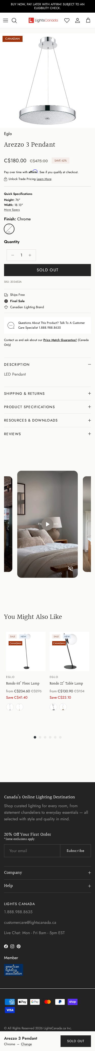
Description (17, 364)
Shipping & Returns (24, 393)
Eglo (8, 134)
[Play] (47, 524)
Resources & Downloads (31, 420)
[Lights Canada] (43, 20)
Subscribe (75, 850)
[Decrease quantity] (11, 255)
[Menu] (5, 20)
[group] (26, 678)
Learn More (44, 179)
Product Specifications (29, 406)
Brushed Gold (19, 707)
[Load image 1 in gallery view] (47, 80)
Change (26, 1044)
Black (10, 707)
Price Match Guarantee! (60, 340)
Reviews (12, 433)
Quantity (12, 242)
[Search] (16, 20)
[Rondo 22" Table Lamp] (69, 651)
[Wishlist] (67, 20)
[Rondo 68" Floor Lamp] (26, 651)
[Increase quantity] (31, 255)
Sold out (75, 1041)
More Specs (12, 209)
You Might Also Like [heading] (33, 617)
